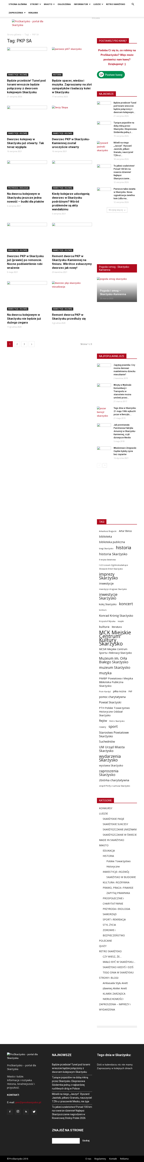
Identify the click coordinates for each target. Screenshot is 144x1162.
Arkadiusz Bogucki (107, 531)
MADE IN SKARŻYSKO (111, 840)
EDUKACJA (109, 850)
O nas (88, 1158)
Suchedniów (107, 741)
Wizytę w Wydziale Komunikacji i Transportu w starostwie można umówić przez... (122, 391)
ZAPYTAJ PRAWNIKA (118, 893)
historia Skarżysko (113, 554)
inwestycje (106, 583)
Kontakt (113, 1158)
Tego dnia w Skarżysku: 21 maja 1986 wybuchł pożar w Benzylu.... (125, 411)
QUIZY (102, 946)
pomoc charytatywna (112, 697)
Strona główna (14, 34)
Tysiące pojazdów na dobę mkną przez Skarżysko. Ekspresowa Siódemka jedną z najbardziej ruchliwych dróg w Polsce (70, 1083)
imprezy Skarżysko (108, 576)
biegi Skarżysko (106, 548)
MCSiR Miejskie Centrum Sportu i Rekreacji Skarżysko (115, 650)
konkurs (102, 610)
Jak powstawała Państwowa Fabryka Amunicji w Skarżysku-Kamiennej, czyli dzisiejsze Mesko (125, 431)
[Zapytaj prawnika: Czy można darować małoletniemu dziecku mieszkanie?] (104, 368)
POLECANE (105, 940)
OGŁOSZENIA (64, 4)
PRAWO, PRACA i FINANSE (118, 887)
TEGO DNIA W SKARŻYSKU (118, 972)
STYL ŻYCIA (109, 924)
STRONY (34, 4)
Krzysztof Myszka (107, 621)
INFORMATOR (81, 4)
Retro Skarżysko (117, 721)
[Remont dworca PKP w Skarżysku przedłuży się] (72, 295)
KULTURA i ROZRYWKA (116, 882)
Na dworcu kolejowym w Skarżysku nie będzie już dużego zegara (24, 318)
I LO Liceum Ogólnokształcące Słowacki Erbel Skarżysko (113, 567)
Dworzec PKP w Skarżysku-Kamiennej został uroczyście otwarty (71, 143)
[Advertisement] (96, 24)
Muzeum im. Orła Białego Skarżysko (113, 660)
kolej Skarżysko (108, 604)
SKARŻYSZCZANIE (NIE (116, 829)
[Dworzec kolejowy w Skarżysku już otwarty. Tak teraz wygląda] (27, 120)
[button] (133, 4)
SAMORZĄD (110, 914)
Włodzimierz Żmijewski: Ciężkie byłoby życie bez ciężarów (125, 451)
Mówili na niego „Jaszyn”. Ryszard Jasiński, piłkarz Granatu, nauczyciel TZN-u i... (123, 149)
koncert (126, 604)
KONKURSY (105, 808)
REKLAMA (33, 12)
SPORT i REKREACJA (114, 919)
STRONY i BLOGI (108, 977)
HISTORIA (57, 74)
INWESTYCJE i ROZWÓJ (17, 74)
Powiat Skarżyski (110, 702)
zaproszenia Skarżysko (108, 772)
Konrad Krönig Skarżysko (116, 615)
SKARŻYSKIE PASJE (113, 818)
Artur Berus (125, 531)
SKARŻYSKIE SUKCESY (115, 824)
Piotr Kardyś (105, 691)
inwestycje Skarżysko (108, 596)
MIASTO (48, 4)
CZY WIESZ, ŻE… (112, 956)
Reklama (124, 1158)
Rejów (103, 721)
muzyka (105, 673)
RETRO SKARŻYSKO (115, 4)
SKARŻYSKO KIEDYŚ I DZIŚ (118, 967)
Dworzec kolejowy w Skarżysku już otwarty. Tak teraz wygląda (25, 143)
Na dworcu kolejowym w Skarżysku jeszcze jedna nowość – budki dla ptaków (25, 197)
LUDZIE (97, 4)
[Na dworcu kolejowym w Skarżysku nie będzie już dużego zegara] (27, 295)
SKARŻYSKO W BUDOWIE (121, 877)
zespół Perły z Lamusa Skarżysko (114, 785)
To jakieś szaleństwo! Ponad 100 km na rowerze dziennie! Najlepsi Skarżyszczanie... (124, 172)
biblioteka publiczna (112, 542)
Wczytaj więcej (116, 209)
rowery (102, 726)
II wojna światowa (107, 559)
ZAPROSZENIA (16, 12)
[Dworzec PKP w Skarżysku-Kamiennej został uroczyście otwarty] (72, 120)
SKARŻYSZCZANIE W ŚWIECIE (120, 834)
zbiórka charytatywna (114, 780)
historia (123, 547)
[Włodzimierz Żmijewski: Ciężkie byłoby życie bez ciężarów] (104, 451)
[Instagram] (18, 1111)
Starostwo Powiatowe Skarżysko (114, 734)
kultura (104, 627)
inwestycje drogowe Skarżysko (113, 589)
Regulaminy (100, 1158)
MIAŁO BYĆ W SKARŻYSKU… (119, 962)
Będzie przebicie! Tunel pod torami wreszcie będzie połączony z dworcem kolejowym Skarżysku (71, 1068)
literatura (117, 627)
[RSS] (26, 1112)
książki (121, 621)
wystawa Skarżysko (111, 765)
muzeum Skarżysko (114, 667)
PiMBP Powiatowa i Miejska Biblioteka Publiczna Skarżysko (116, 682)
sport (113, 726)
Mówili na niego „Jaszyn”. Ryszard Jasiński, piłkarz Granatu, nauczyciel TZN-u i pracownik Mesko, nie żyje (72, 1098)
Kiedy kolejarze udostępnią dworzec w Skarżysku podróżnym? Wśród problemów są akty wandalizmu (70, 201)
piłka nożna (119, 691)
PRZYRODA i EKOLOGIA (18, 188)
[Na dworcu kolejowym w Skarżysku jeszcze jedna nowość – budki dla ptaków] (27, 174)
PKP (130, 691)
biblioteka (105, 536)
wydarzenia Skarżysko (110, 758)
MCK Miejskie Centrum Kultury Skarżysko (115, 638)
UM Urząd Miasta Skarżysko (112, 749)
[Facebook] (10, 1112)
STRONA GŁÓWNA (18, 4)
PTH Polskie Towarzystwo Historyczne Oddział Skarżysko (114, 711)
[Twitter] (34, 1112)
